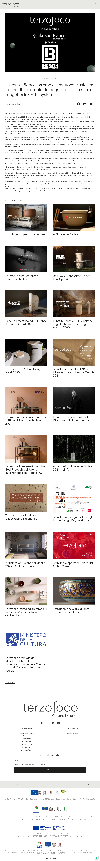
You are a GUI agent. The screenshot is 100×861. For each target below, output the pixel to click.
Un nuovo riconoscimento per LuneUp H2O (71, 277)
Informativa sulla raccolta (50, 859)
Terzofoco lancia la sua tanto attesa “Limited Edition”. (71, 610)
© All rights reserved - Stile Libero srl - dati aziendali (19, 785)
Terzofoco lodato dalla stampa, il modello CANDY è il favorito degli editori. (26, 612)
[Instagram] (41, 723)
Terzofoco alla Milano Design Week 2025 (23, 370)
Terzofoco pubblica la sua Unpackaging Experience (21, 516)
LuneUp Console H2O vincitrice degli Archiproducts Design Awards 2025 (73, 324)
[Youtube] (58, 723)
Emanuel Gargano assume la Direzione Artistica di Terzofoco (73, 418)
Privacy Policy (41, 764)
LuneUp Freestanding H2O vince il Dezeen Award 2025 (26, 322)
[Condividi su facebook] (78, 104)
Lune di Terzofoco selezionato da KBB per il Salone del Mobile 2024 (26, 420)
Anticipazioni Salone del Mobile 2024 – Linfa (73, 467)
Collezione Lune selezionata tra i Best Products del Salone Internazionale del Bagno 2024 (25, 469)
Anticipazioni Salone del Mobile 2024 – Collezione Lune (25, 564)
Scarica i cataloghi (73, 733)
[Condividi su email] (91, 104)
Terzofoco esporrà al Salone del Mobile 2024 (73, 564)
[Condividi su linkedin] (84, 104)
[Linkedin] (52, 723)
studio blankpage (91, 785)
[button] (95, 4)
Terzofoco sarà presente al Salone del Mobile (22, 277)
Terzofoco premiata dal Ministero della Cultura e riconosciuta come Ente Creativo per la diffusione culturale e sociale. (26, 664)
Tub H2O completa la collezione (25, 234)
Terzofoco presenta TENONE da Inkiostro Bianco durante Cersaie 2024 (73, 372)
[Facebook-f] (47, 723)
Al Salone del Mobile (66, 234)
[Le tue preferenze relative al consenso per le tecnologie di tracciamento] (96, 857)
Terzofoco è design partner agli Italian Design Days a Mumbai (72, 518)
